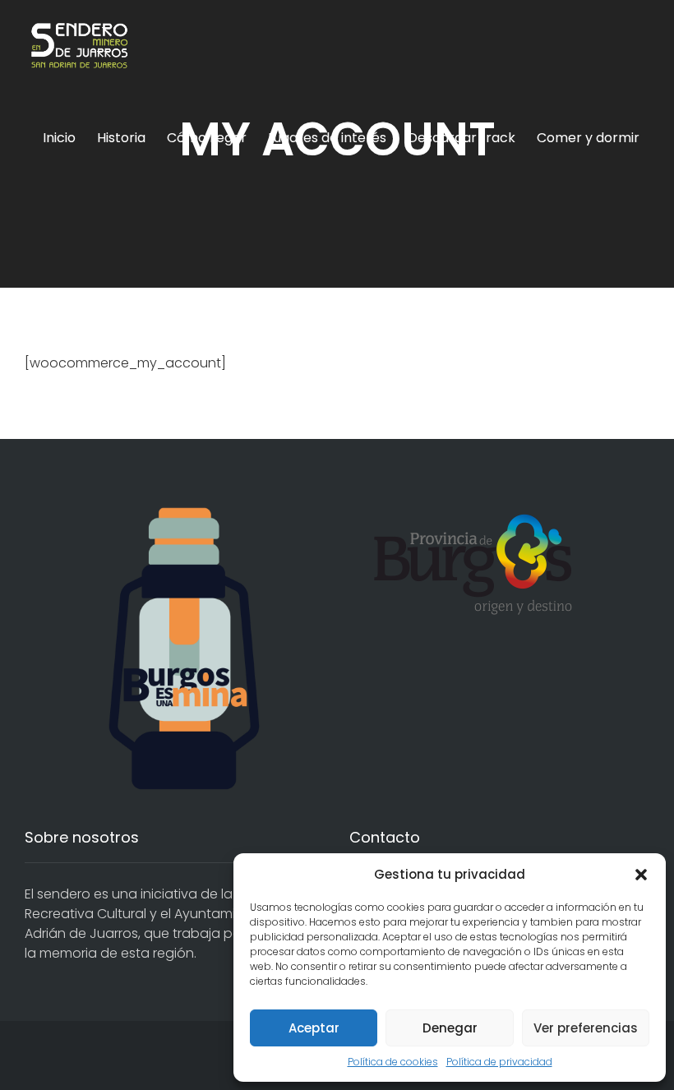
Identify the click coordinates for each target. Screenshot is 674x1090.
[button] (641, 874)
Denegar (450, 1028)
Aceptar (314, 1028)
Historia (121, 137)
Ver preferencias (585, 1028)
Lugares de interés (327, 137)
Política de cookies (393, 1062)
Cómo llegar (207, 137)
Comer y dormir (588, 137)
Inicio (59, 137)
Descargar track (461, 137)
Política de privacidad (499, 1062)
